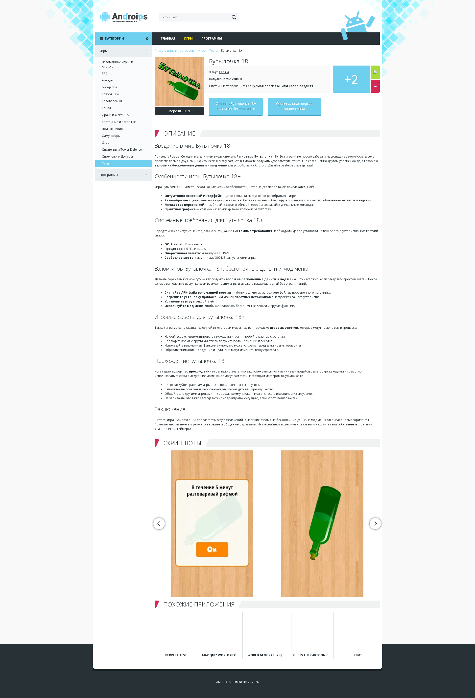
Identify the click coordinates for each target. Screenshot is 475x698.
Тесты (224, 72)
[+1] (375, 72)
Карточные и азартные (119, 122)
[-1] (375, 86)
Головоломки (112, 101)
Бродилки (109, 87)
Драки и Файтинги (116, 115)
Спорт (106, 142)
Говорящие (110, 94)
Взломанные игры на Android (118, 64)
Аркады (107, 80)
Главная (168, 38)
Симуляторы (111, 136)
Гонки (106, 108)
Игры (188, 38)
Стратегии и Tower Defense (122, 149)
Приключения (112, 129)
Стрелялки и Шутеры (117, 156)
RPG (105, 73)
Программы (211, 38)
